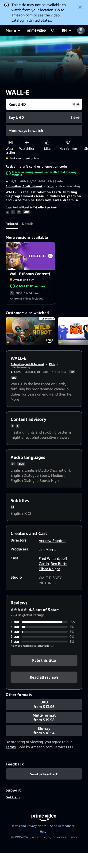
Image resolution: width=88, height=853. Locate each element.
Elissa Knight (49, 568)
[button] (32, 645)
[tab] (12, 223)
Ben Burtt (51, 207)
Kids (51, 186)
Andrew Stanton (52, 540)
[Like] (47, 142)
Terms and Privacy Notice (28, 826)
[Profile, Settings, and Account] (81, 30)
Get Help (13, 797)
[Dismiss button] (80, 6)
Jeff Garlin (37, 207)
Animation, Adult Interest (24, 186)
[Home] (36, 30)
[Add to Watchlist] (27, 142)
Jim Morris (47, 549)
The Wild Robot (30, 331)
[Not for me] (68, 142)
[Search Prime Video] (53, 30)
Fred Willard (20, 207)
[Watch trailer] (10, 142)
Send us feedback (62, 826)
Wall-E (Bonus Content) (30, 256)
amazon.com (22, 15)
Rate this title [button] (44, 660)
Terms (11, 747)
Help (43, 831)
